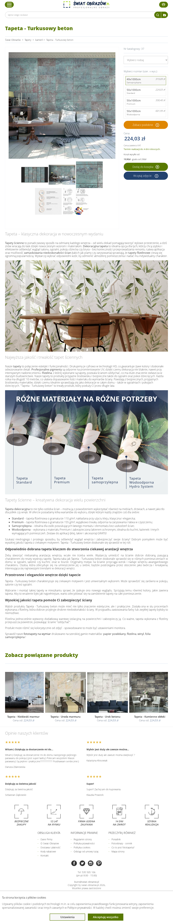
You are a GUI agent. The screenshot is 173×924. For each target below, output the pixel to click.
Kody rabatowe (48, 851)
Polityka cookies (82, 847)
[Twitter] (82, 864)
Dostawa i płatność (50, 847)
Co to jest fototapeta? (123, 847)
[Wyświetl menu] (9, 4)
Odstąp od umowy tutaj (86, 851)
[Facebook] (74, 864)
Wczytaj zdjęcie (142, 176)
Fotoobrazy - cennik (122, 843)
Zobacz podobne (143, 125)
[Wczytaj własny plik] (164, 15)
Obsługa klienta (49, 833)
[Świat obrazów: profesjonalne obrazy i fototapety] (86, 4)
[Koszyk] (163, 5)
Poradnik (116, 839)
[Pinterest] (99, 864)
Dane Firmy (46, 839)
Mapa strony (118, 851)
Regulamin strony (83, 839)
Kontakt (45, 855)
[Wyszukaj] (157, 15)
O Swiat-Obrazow (50, 843)
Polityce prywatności (79, 908)
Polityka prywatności (84, 843)
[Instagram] (91, 864)
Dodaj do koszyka (143, 167)
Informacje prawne (84, 833)
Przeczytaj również (121, 833)
